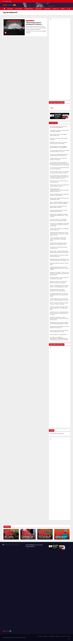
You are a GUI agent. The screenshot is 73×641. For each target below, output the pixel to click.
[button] (67, 8)
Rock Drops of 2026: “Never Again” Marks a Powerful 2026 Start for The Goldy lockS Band (59, 308)
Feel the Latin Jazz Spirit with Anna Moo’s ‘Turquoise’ (61, 538)
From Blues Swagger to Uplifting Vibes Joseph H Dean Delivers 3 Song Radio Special (58, 239)
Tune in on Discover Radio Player (57, 433)
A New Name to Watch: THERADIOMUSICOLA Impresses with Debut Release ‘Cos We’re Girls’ (59, 190)
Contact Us (56, 8)
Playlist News (18, 8)
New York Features (8, 532)
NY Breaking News (28, 8)
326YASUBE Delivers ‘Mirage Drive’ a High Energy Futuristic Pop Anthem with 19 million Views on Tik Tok (59, 234)
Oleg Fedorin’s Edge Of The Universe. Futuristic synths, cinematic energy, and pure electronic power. (59, 318)
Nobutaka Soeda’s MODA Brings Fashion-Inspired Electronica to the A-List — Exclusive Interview (59, 268)
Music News (10, 8)
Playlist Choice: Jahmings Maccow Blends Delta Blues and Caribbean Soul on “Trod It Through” (59, 215)
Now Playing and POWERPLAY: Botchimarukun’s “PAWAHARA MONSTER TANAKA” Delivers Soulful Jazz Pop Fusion (59, 338)
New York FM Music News (30, 20)
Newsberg (18, 637)
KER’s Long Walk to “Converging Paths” (58, 334)
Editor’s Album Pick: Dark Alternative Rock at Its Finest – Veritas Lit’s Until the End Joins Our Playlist (59, 313)
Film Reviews (47, 8)
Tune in (62, 8)
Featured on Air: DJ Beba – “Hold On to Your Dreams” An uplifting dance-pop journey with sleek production (59, 273)
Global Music (38, 8)
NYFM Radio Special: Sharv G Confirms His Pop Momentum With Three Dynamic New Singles (59, 295)
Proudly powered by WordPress (8, 637)
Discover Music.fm (31, 546)
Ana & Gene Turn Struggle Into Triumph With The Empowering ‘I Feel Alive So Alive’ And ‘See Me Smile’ (59, 224)
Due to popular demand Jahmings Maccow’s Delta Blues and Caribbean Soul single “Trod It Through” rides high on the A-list (59, 177)
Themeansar (23, 637)
